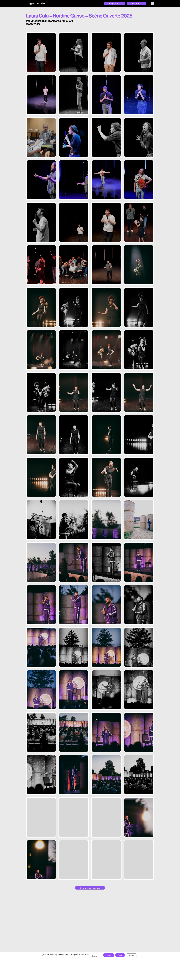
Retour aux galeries (91, 888)
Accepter (109, 955)
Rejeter (120, 955)
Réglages (94, 956)
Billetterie (136, 3)
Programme (114, 3)
